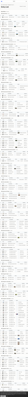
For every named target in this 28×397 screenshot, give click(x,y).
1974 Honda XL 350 (22, 362)
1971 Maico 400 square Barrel (20, 173)
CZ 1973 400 (21, 333)
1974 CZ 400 (21, 342)
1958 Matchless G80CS (20, 147)
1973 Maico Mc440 (20, 307)
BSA (19, 95)
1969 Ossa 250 (21, 134)
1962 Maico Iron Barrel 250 (21, 55)
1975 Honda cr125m (23, 198)
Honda (19, 319)
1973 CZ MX (21, 359)
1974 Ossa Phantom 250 (21, 310)
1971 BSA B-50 (21, 235)
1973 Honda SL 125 (20, 32)
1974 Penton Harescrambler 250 (22, 305)
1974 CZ (17, 24)
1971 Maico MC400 (21, 179)
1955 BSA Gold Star (20, 78)
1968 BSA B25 (18, 123)
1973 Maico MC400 (21, 224)
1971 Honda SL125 (19, 353)
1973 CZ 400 (21, 237)
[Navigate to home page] (1, 1)
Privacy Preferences (12, 394)
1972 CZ (20, 373)
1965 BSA (19, 47)
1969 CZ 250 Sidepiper (19, 153)
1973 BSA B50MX (18, 168)
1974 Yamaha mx (20, 185)
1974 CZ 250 (21, 213)
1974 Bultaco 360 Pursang (21, 317)
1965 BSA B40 (19, 64)
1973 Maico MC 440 (22, 340)
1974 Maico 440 (19, 296)
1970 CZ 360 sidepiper (21, 375)
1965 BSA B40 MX (20, 61)
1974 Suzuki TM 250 (22, 215)
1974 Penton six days (23, 196)
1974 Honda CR (18, 207)
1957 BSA (19, 76)
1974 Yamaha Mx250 (19, 204)
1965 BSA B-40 (19, 145)
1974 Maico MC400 (21, 221)
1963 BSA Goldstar (22, 87)
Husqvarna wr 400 (19, 277)
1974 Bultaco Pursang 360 (23, 256)
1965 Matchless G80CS (22, 89)
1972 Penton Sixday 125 (20, 104)
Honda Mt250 (18, 271)
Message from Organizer (23, 6)
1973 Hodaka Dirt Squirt (20, 187)
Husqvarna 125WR (22, 115)
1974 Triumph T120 (21, 243)
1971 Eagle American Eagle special (21, 106)
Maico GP (20, 226)
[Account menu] (26, 1)
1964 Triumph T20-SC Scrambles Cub (22, 49)
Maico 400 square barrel (19, 170)
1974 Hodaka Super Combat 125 (23, 41)
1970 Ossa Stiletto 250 (19, 121)
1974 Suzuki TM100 (18, 26)
